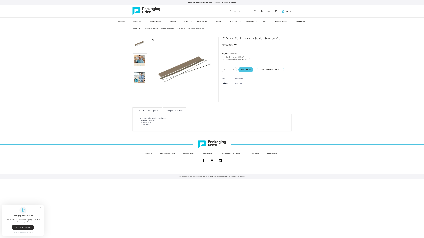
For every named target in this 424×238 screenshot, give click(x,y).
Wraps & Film (281, 21)
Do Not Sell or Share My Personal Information (229, 176)
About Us (137, 21)
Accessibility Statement (231, 153)
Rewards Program (167, 153)
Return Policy (208, 153)
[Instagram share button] (212, 161)
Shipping (234, 21)
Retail (218, 21)
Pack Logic (300, 21)
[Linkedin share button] (220, 161)
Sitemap (210, 176)
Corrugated (155, 21)
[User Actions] (262, 11)
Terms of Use (254, 153)
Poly (186, 21)
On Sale (121, 21)
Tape (264, 21)
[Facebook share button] (203, 161)
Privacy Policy (273, 153)
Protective (202, 21)
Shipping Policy (189, 153)
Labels (173, 21)
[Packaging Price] (156, 11)
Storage (250, 21)
